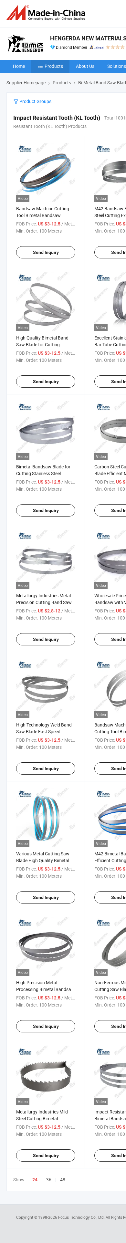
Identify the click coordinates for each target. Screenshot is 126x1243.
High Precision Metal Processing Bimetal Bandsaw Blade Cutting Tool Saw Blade (45, 989)
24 (34, 1179)
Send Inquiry (46, 252)
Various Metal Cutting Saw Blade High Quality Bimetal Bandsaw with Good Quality (44, 860)
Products (54, 66)
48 (62, 1179)
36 (48, 1179)
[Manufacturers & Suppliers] (47, 12)
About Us (85, 66)
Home (19, 66)
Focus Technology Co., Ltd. (82, 1217)
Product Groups (34, 101)
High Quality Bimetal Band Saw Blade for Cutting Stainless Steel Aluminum (42, 344)
